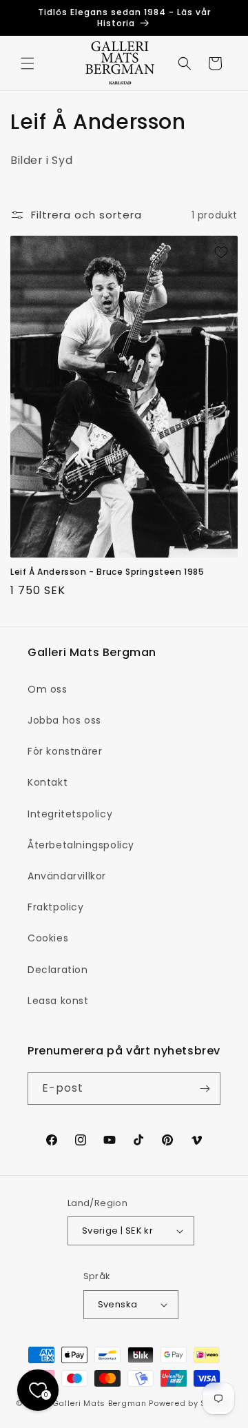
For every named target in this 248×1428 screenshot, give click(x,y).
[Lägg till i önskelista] (221, 252)
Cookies (48, 938)
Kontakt (48, 782)
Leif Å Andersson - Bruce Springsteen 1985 (107, 572)
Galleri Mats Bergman (99, 1403)
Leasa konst (58, 1001)
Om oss (48, 689)
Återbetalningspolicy (81, 845)
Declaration (58, 970)
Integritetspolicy (70, 814)
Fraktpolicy (56, 907)
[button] (27, 63)
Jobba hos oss (64, 720)
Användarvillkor (67, 876)
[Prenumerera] (204, 1088)
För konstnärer (65, 751)
